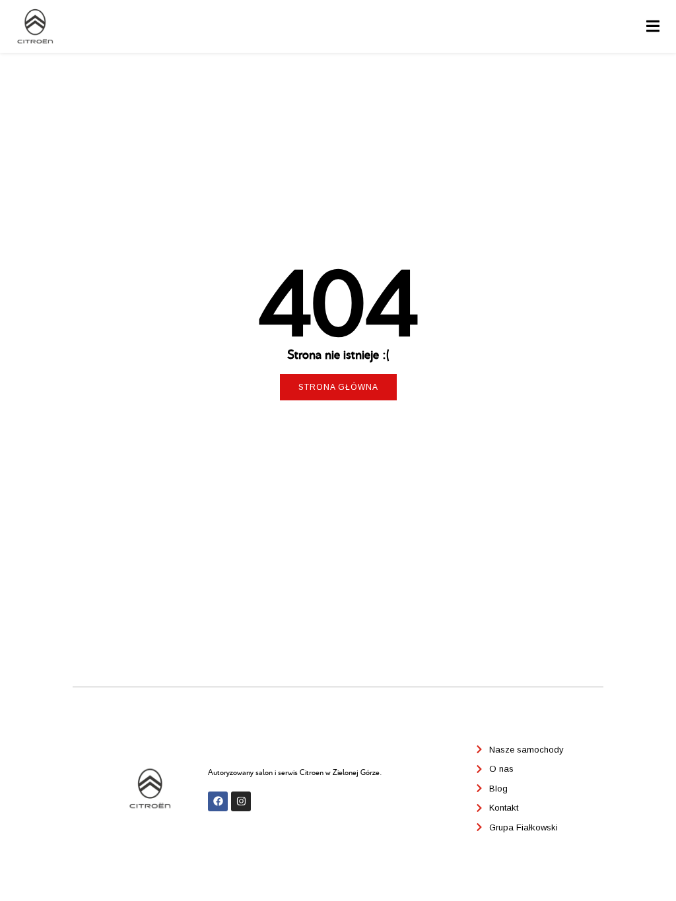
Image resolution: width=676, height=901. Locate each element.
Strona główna (338, 387)
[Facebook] (218, 801)
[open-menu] (653, 26)
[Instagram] (241, 801)
